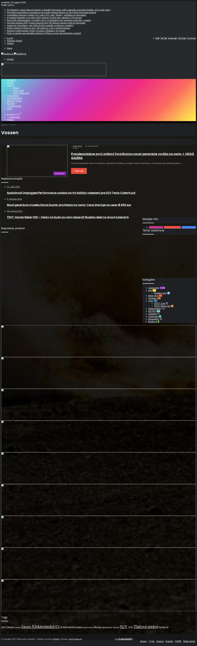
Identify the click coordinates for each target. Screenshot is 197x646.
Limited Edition (88, 627)
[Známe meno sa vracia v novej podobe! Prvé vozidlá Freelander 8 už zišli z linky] (98, 436)
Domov (11, 80)
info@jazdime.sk (75, 639)
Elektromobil (43, 626)
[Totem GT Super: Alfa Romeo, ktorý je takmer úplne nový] (98, 373)
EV (57, 627)
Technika (13, 96)
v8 (167, 627)
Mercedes (98, 627)
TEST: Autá (18, 90)
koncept (71, 627)
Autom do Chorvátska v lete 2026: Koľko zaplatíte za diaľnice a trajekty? (40, 25)
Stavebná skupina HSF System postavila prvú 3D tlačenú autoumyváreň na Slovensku (46, 23)
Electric (26, 627)
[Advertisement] (169, 197)
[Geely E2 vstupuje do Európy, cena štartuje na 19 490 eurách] (98, 563)
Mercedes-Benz (107, 627)
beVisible (56, 639)
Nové (10, 83)
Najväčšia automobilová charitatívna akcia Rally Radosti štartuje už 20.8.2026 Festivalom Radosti (51, 12)
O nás (151, 641)
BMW (3, 627)
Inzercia (160, 641)
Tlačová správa (146, 626)
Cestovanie (14, 106)
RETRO (11, 103)
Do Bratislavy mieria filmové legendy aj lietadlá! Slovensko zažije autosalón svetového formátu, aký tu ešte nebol (58, 10)
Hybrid (63, 627)
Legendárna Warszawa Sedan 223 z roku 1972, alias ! (46, 15)
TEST (130, 627)
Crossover (17, 627)
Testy (10, 85)
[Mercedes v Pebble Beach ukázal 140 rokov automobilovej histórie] (98, 405)
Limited (78, 627)
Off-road (116, 627)
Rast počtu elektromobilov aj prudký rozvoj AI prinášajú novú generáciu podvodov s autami (49, 20)
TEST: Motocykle (21, 93)
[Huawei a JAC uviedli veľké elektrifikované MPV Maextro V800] (98, 468)
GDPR (178, 641)
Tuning (162, 627)
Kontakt (169, 641)
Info (9, 109)
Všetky (16, 88)
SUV (123, 626)
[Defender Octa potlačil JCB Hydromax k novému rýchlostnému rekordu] (98, 532)
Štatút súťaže (189, 641)
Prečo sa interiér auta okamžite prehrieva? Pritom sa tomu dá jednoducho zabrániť (44, 33)
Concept (10, 627)
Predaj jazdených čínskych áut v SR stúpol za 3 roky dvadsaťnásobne (38, 28)
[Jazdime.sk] (13, 54)
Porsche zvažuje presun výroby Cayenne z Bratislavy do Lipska (36, 30)
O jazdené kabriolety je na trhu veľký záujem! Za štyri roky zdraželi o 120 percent (44, 17)
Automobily (14, 98)
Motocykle (14, 101)
